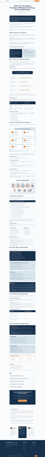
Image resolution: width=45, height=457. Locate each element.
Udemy (13, 435)
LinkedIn (11, 435)
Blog (23, 447)
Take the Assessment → (22, 400)
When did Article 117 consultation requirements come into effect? (19, 378)
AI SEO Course (33, 443)
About (24, 443)
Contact (24, 448)
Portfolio (24, 446)
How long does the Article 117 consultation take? (17, 381)
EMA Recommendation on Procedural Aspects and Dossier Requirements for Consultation (19, 366)
